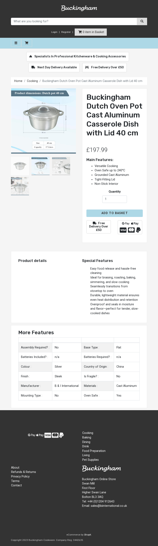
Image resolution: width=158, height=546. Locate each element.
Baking (86, 437)
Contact (16, 485)
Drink (85, 446)
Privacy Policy (20, 476)
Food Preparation (94, 451)
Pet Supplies (90, 460)
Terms (15, 481)
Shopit (87, 534)
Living (86, 455)
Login (54, 32)
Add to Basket (114, 213)
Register (66, 32)
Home (18, 81)
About (15, 467)
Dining (86, 442)
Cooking (32, 81)
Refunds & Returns (23, 472)
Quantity (115, 191)
